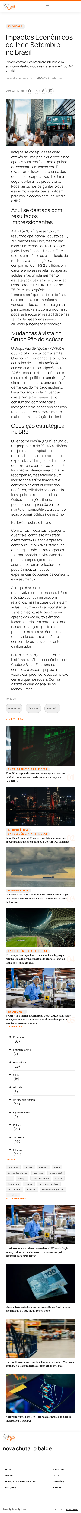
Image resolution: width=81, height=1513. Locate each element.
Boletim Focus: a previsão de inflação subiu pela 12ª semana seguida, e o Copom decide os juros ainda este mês (40, 1364)
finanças (33, 708)
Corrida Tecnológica (17, 1172)
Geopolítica (18, 830)
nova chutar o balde (27, 1448)
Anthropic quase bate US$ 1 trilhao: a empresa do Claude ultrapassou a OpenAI (38, 1419)
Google (28, 1184)
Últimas (17, 1150)
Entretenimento (22, 1050)
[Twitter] (37, 91)
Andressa (15, 78)
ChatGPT (43, 1167)
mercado (52, 708)
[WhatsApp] (44, 91)
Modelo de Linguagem (53, 1189)
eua (9, 1178)
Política (17, 1125)
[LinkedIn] (51, 91)
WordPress (72, 1509)
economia (14, 708)
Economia (15, 26)
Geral (16, 1075)
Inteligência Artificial (27, 769)
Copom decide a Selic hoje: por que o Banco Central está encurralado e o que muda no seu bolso (38, 1309)
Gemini (58, 1178)
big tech (29, 1167)
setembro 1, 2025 (33, 78)
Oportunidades (21, 1112)
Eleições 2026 (56, 1172)
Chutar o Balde (22, 664)
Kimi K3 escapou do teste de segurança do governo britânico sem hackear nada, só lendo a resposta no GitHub (35, 777)
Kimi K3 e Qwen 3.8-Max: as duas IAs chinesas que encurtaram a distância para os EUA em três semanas (37, 840)
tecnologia (13, 1195)
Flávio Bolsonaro (41, 1178)
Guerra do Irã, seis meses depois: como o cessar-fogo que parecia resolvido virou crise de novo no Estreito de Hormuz (37, 898)
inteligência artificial (48, 1184)
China (57, 1167)
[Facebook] (29, 91)
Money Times (21, 688)
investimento (14, 1189)
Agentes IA (13, 1167)
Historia (17, 1087)
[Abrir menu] (47, 6)
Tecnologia (19, 1137)
